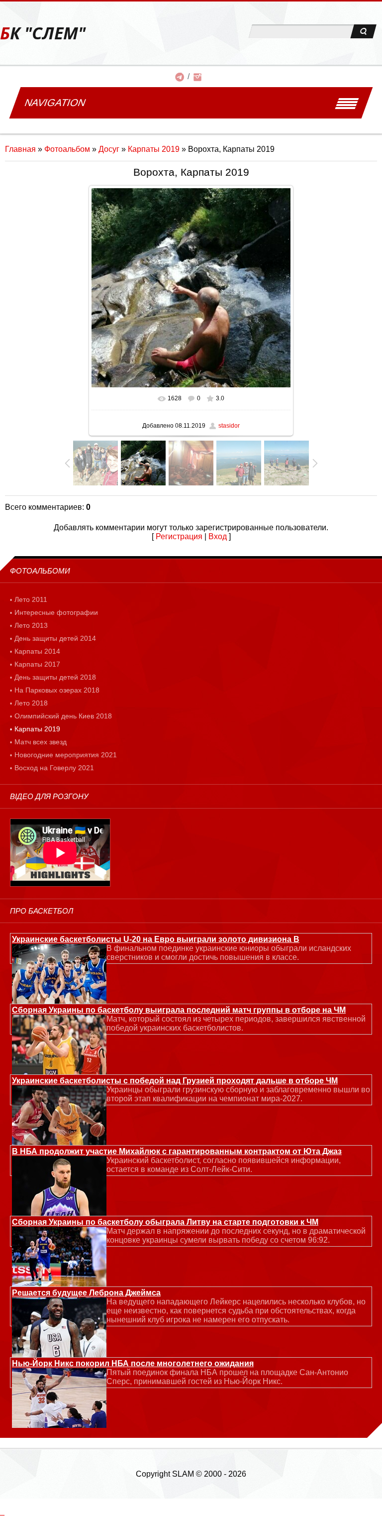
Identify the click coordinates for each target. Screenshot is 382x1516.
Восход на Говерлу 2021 (54, 768)
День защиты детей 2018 (55, 677)
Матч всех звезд (40, 742)
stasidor (229, 425)
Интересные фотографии (56, 612)
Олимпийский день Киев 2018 (63, 716)
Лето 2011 (30, 599)
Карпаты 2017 (37, 664)
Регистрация (179, 536)
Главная (20, 149)
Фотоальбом (67, 149)
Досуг (108, 149)
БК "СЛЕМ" (43, 33)
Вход (217, 536)
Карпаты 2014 (37, 651)
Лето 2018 (31, 703)
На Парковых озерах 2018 (56, 690)
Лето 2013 (31, 625)
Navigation (55, 102)
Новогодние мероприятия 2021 (65, 755)
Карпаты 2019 (154, 149)
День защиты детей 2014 (55, 638)
